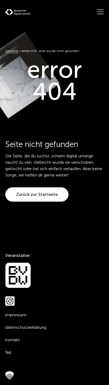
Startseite (11, 51)
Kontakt (12, 339)
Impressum (15, 314)
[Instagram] (10, 301)
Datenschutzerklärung (25, 327)
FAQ (8, 352)
